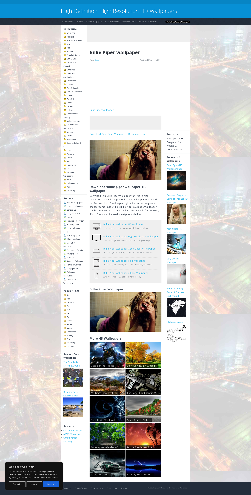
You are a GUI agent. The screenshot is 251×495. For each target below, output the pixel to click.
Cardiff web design (72, 430)
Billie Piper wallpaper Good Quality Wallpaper (129, 248)
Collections (71, 80)
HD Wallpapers (67, 21)
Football (70, 346)
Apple (69, 48)
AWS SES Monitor (72, 434)
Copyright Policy (73, 213)
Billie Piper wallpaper (102, 109)
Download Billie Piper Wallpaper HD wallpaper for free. (121, 134)
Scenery (70, 335)
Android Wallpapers (75, 202)
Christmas (71, 69)
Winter (69, 187)
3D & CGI (71, 33)
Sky (68, 295)
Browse (80, 21)
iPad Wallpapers (112, 21)
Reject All (34, 484)
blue (68, 309)
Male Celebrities (73, 121)
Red (68, 298)
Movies (70, 132)
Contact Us (71, 210)
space (69, 320)
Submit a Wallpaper (75, 261)
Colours (70, 84)
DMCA (69, 217)
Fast (68, 313)
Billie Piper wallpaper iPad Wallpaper (124, 260)
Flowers (70, 95)
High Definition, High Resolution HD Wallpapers (119, 11)
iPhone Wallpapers (94, 21)
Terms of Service (74, 265)
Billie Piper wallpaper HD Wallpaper (123, 224)
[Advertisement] (108, 2)
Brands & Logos (74, 55)
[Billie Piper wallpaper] (125, 179)
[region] (34, 476)
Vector (69, 179)
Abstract (70, 37)
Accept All (51, 484)
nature (69, 328)
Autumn (70, 51)
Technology (72, 165)
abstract (70, 324)
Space (69, 157)
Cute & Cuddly (73, 88)
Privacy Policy (72, 254)
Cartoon (70, 302)
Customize (17, 484)
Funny (69, 102)
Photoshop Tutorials (148, 21)
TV (68, 168)
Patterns (70, 154)
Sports (69, 161)
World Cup (71, 190)
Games (70, 106)
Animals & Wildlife (74, 40)
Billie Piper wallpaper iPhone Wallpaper (125, 272)
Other (69, 150)
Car (68, 306)
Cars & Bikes (72, 59)
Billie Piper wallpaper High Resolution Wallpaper (130, 236)
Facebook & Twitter (75, 221)
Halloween (71, 110)
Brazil (69, 339)
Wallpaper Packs (129, 21)
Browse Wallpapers (75, 206)
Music (69, 135)
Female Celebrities (74, 91)
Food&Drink (72, 99)
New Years (71, 139)
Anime (69, 44)
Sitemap (70, 257)
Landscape (71, 331)
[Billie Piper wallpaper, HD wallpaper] (125, 330)
